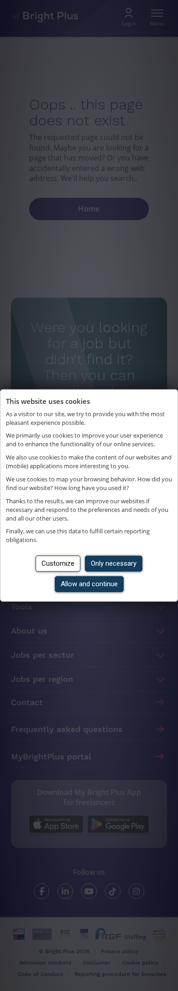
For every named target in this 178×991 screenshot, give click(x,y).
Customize (58, 563)
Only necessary (113, 563)
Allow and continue (89, 584)
